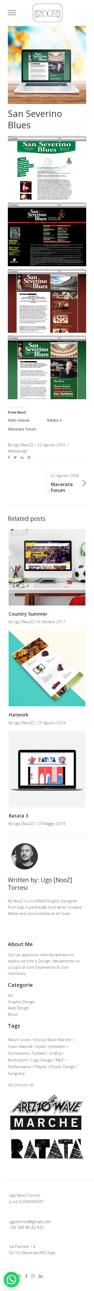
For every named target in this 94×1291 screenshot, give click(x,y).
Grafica (55, 1053)
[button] (11, 1279)
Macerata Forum (22, 429)
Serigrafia (16, 1073)
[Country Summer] (47, 567)
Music (13, 1014)
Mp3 (60, 1059)
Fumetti (38, 1053)
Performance (19, 1066)
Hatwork (18, 714)
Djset (40, 1046)
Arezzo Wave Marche (52, 1039)
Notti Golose (19, 420)
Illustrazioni (18, 1059)
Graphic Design (21, 1001)
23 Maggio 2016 (51, 823)
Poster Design (62, 1066)
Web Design (18, 1007)
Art (10, 995)
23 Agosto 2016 (51, 722)
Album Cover (19, 1039)
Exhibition (57, 1046)
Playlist (41, 1066)
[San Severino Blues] (24, 856)
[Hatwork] (47, 668)
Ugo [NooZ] (24, 621)
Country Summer (28, 614)
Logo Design (41, 1059)
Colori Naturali (20, 1046)
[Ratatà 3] (47, 769)
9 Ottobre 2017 (51, 621)
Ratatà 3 (54, 420)
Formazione (18, 1053)
